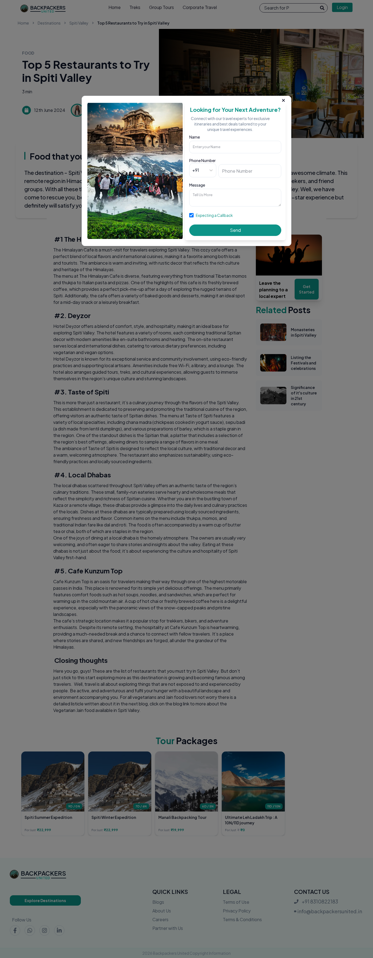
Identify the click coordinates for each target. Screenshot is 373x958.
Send (235, 230)
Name (194, 136)
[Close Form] (283, 99)
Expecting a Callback (214, 215)
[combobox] (192, 170)
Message (197, 184)
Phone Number (202, 160)
